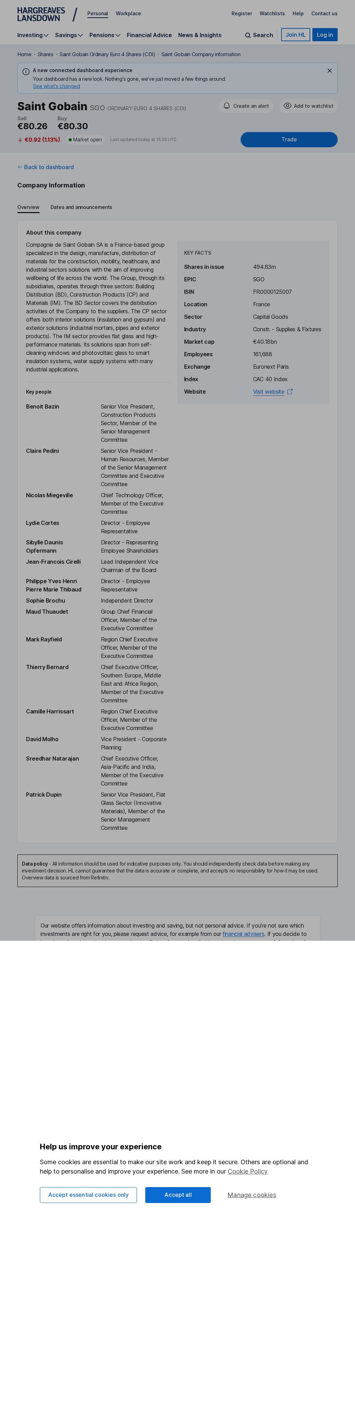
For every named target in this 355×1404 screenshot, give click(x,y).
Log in (325, 34)
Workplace (128, 13)
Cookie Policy (248, 1171)
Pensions (101, 35)
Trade (289, 139)
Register (242, 13)
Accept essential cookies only (88, 1194)
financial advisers (243, 933)
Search (263, 35)
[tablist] (64, 207)
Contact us (324, 13)
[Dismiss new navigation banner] (329, 70)
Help (298, 13)
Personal (97, 13)
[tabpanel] (177, 532)
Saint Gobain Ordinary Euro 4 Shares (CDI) (107, 54)
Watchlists (272, 13)
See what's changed (56, 86)
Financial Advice (149, 35)
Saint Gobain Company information (201, 54)
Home (24, 54)
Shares (45, 54)
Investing (30, 35)
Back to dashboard (49, 167)
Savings (66, 35)
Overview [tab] (28, 207)
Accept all (178, 1194)
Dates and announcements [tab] (81, 207)
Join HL (296, 34)
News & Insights (200, 35)
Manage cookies (251, 1195)
